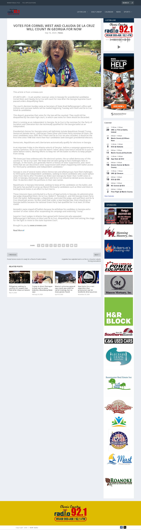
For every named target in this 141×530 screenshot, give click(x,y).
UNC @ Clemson (117, 173)
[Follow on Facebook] (121, 527)
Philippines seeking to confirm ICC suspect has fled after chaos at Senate (19, 288)
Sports (127, 12)
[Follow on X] (125, 527)
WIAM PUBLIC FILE (13, 3)
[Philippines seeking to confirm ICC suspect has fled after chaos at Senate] (19, 277)
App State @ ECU (117, 159)
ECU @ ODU (115, 179)
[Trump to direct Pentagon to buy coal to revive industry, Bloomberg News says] (42, 277)
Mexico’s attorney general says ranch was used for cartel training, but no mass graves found (65, 289)
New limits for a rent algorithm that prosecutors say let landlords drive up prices (87, 289)
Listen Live (81, 12)
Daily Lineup (96, 12)
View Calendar (109, 196)
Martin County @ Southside (121, 153)
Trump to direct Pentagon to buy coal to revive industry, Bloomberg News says (42, 289)
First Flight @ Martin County (122, 192)
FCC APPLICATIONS (29, 3)
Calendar (109, 12)
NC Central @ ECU (118, 186)
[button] (118, 47)
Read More (18, 230)
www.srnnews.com (38, 225)
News (118, 12)
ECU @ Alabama (117, 147)
